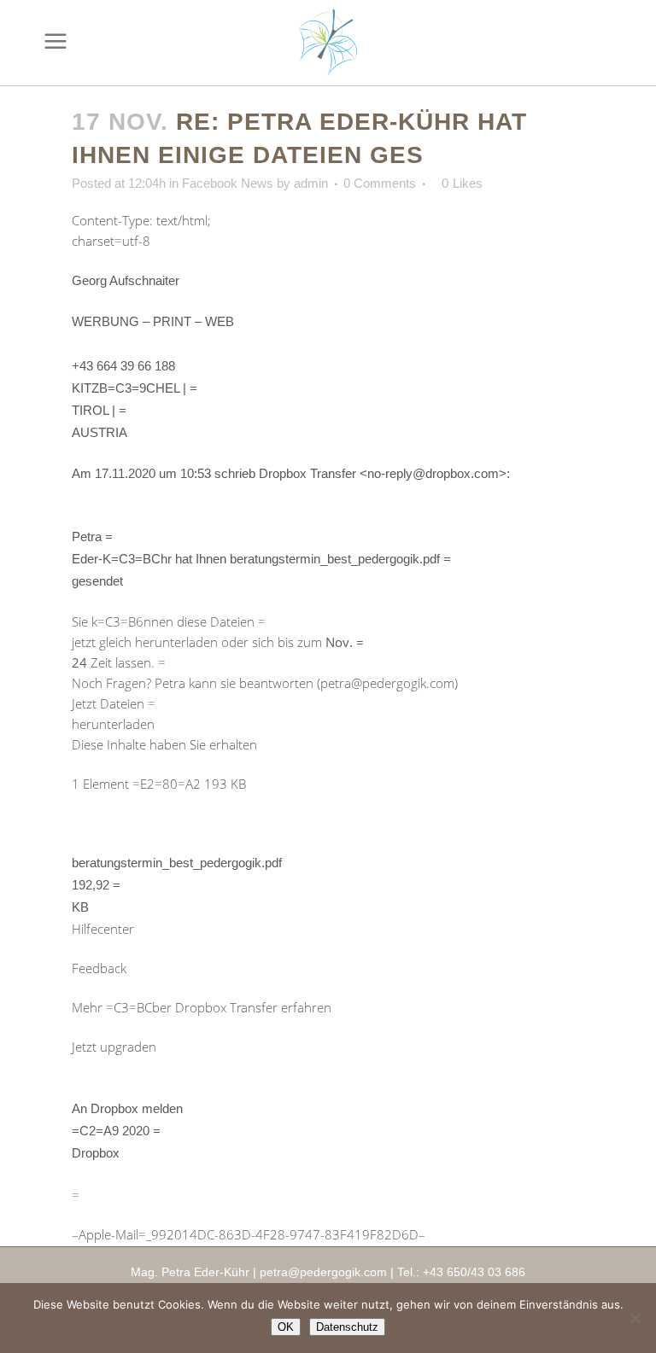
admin (311, 183)
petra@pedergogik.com (323, 1272)
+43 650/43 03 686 (474, 1272)
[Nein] (634, 1318)
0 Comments (379, 183)
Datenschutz (347, 1327)
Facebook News (227, 183)
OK (286, 1327)
